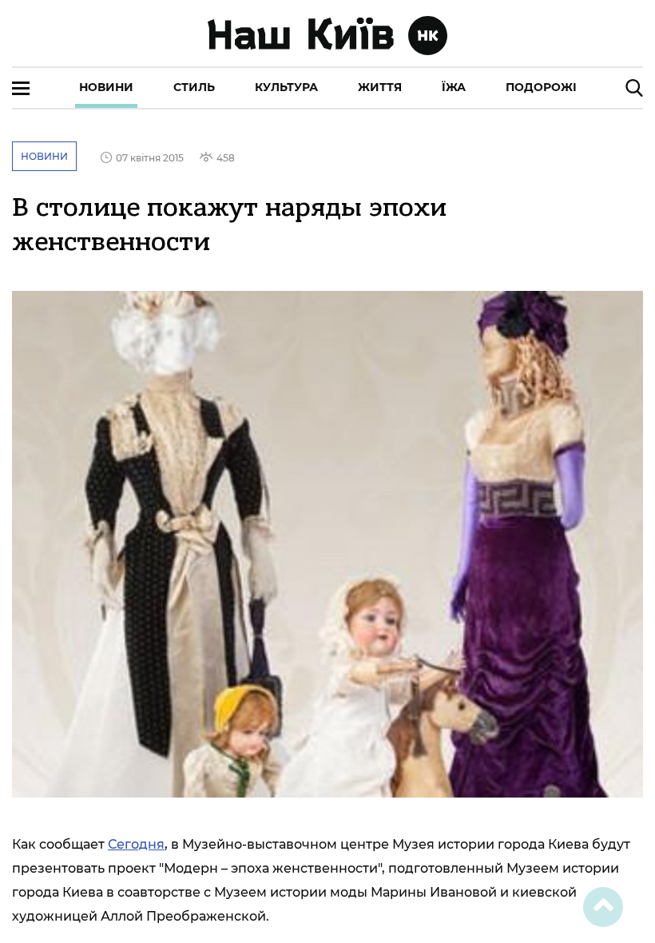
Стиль (194, 87)
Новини (106, 87)
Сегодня (136, 844)
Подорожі (541, 87)
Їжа (454, 87)
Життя (380, 87)
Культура (286, 87)
